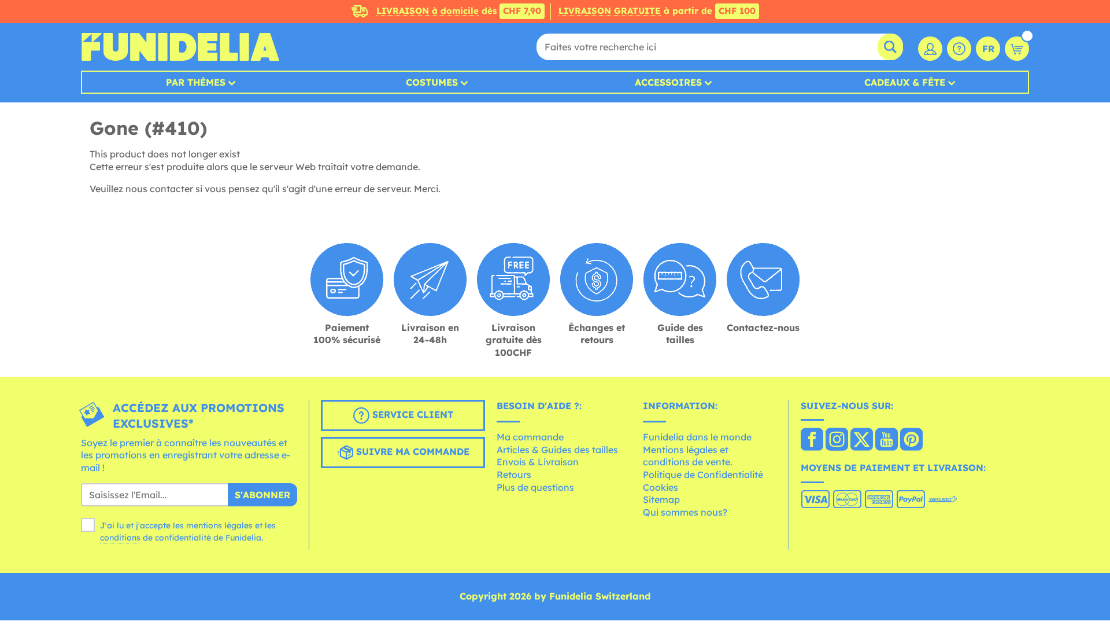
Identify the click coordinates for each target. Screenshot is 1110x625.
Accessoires (668, 82)
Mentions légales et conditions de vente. (687, 456)
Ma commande (530, 437)
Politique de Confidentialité (703, 474)
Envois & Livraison (538, 462)
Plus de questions (535, 487)
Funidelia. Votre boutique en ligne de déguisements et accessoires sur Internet (180, 47)
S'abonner (262, 495)
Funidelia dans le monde (697, 437)
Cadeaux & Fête (904, 82)
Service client (411, 414)
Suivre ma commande (411, 451)
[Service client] (959, 48)
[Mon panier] (1017, 48)
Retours (514, 474)
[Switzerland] (812, 440)
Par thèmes (195, 82)
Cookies (660, 487)
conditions (120, 537)
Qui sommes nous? (685, 512)
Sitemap (661, 499)
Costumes (432, 82)
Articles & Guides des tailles (557, 449)
